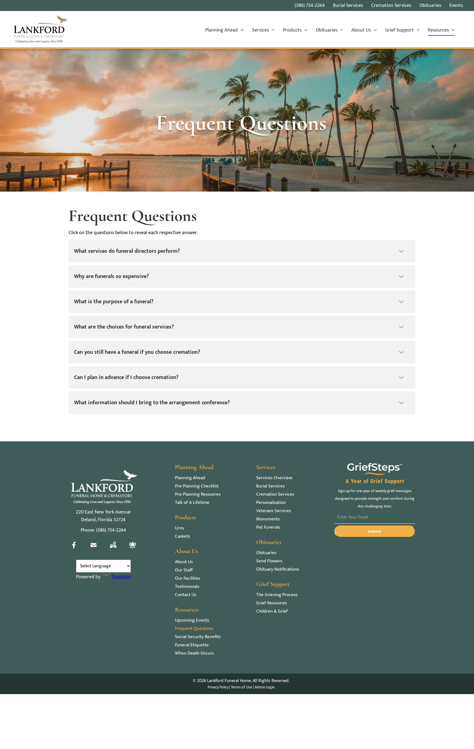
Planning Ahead (190, 478)
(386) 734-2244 (310, 5)
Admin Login (265, 687)
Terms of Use (241, 687)
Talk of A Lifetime (192, 502)
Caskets (182, 536)
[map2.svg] (113, 549)
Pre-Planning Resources (198, 494)
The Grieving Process (276, 594)
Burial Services (270, 486)
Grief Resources (271, 603)
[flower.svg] (132, 549)
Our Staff (184, 570)
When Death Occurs (194, 653)
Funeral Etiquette (192, 645)
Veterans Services (273, 510)
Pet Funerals (268, 527)
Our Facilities (187, 578)
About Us (184, 562)
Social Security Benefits (198, 636)
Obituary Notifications (277, 569)
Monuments (268, 519)
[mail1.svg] (93, 549)
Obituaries (266, 552)
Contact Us (185, 594)
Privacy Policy (218, 687)
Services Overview (274, 478)
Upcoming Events (192, 620)
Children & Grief (272, 611)
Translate (121, 577)
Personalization (271, 502)
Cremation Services (275, 494)
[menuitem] (224, 30)
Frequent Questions (194, 628)
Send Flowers (269, 561)
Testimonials (187, 586)
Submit (374, 531)
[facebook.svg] (74, 549)
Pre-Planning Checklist (197, 486)
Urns (179, 528)
